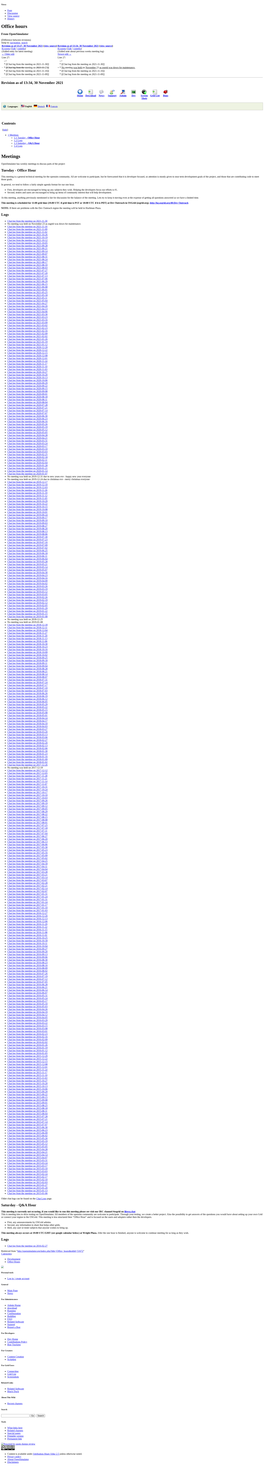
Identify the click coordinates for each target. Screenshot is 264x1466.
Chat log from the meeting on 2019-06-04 (27, 559)
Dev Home (12, 1339)
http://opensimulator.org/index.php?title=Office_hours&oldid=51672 (50, 1251)
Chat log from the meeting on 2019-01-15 (27, 614)
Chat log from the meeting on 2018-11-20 (27, 635)
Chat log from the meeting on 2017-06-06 (27, 844)
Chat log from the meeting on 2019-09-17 (27, 517)
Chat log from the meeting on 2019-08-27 (27, 526)
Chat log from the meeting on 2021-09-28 (27, 245)
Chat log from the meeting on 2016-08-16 (27, 965)
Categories (6, 1254)
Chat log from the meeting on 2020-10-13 (27, 377)
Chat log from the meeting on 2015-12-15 (27, 1061)
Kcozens (6, 48)
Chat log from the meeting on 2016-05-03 (27, 1006)
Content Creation (15, 1356)
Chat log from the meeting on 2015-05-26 (27, 1138)
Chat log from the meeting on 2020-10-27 (27, 372)
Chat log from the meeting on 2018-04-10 (27, 723)
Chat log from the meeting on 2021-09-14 (27, 251)
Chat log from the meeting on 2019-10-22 (27, 504)
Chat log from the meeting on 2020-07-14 (27, 410)
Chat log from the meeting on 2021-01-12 (27, 344)
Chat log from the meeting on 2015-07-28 (27, 1116)
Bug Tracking (14, 1344)
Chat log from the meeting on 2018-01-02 (27, 762)
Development (13, 1259)
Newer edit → (64, 54)
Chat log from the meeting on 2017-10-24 (27, 789)
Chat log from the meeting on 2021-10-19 (27, 237)
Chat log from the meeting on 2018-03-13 (27, 734)
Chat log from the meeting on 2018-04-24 (27, 718)
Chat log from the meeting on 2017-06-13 (27, 842)
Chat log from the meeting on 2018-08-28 (27, 668)
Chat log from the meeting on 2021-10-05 (27, 243)
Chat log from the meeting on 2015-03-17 (27, 1166)
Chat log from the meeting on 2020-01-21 (27, 468)
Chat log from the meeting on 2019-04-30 (27, 572)
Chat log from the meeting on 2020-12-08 (27, 355)
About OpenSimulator (18, 1459)
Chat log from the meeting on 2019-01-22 (27, 611)
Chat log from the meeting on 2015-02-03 (27, 1182)
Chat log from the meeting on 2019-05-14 (27, 567)
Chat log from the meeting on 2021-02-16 (27, 331)
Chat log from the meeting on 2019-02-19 (27, 600)
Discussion (12, 13)
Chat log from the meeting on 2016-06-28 (27, 984)
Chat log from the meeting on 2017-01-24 (27, 896)
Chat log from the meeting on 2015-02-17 (27, 1177)
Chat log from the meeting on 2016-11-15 (27, 929)
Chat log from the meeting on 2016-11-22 (27, 927)
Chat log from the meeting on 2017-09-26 (27, 800)
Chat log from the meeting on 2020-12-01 (27, 358)
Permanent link (14, 1438)
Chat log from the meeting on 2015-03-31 (27, 1160)
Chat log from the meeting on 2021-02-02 (27, 336)
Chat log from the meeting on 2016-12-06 (27, 921)
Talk (13, 48)
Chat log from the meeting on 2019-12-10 (27, 484)
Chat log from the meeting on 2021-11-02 (27, 232)
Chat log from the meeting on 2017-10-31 (27, 787)
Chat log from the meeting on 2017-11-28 (27, 776)
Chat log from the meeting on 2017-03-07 (27, 880)
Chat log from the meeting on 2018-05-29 (27, 704)
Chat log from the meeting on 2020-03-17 (27, 446)
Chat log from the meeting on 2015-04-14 (27, 1155)
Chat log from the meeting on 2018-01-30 (27, 751)
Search (4, 1409)
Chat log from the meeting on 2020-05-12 (27, 429)
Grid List (155, 95)
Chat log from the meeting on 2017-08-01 (27, 822)
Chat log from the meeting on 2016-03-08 (27, 1028)
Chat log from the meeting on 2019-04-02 (27, 583)
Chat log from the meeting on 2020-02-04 (27, 462)
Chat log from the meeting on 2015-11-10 (27, 1075)
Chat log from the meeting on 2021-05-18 (27, 295)
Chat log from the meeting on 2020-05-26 (27, 424)
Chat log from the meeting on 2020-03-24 (27, 443)
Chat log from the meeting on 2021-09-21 (27, 248)
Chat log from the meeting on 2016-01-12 (27, 1050)
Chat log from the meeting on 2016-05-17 (27, 1001)
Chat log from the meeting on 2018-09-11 (27, 663)
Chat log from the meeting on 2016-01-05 (27, 1053)
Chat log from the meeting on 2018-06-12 (27, 699)
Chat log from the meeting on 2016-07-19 (27, 976)
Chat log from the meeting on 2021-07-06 (27, 278)
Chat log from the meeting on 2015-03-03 (27, 1171)
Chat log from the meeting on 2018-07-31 (27, 679)
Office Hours (13, 1261)
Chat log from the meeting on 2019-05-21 (27, 564)
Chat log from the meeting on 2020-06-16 (27, 421)
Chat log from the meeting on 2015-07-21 (27, 1119)
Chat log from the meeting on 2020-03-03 (27, 451)
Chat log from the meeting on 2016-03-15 (27, 1026)
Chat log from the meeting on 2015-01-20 (27, 1188)
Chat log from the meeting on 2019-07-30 (27, 537)
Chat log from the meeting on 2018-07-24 (27, 682)
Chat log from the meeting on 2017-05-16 (27, 852)
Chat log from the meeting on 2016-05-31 (27, 995)
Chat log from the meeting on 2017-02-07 (27, 891)
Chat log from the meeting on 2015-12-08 (27, 1064)
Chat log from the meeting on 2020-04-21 (27, 438)
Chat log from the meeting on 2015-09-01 (27, 1102)
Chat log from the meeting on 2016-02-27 (27, 1246)
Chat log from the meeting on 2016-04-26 (27, 1009)
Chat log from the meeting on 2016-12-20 (27, 916)
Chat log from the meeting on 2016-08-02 (27, 971)
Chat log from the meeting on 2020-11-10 (27, 366)
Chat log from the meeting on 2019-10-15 (27, 506)
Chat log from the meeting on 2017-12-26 (27, 765)
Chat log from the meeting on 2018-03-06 (27, 737)
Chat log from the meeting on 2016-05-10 (27, 1004)
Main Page (12, 1290)
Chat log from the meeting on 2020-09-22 (27, 386)
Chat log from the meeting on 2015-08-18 (27, 1108)
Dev (134, 95)
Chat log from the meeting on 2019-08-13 (27, 531)
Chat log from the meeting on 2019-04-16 (27, 578)
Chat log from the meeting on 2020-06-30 (27, 416)
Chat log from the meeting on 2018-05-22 (27, 707)
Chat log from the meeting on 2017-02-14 (27, 888)
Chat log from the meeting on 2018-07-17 (27, 685)
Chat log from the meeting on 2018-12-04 (27, 630)
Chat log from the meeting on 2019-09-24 (27, 515)
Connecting (12, 1371)
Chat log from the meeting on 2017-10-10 (27, 795)
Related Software (15, 1321)
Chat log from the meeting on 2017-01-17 (27, 905)
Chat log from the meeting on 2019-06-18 (27, 553)
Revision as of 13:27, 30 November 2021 (22, 46)
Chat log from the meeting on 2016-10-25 (27, 938)
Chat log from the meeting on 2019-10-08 (27, 509)
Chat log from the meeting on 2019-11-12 (27, 495)
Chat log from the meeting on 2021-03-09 (27, 322)
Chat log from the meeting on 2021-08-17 (27, 262)
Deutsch (41, 106)
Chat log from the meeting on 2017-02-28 (27, 883)
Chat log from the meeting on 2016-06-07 (27, 993)
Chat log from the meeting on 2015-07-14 (27, 1122)
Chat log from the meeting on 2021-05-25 (27, 292)
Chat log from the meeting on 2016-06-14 (27, 990)
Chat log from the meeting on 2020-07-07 (27, 413)
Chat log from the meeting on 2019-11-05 (27, 498)
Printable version (15, 1436)
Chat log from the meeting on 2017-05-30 (27, 847)
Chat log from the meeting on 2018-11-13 (27, 638)
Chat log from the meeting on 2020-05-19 (27, 427)
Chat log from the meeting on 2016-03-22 (27, 1023)
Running (11, 1310)
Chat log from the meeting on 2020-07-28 (27, 405)
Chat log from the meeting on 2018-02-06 (27, 748)
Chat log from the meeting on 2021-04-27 (27, 303)
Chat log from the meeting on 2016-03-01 (27, 1031)
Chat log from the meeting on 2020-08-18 (27, 397)
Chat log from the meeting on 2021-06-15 (27, 284)
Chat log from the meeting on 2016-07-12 (27, 979)
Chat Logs (41, 1198)
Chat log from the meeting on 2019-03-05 (27, 594)
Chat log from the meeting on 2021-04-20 (27, 306)
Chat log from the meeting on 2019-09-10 (27, 520)
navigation (15, 42)
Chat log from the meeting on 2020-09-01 (27, 394)
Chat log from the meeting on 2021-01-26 (27, 339)
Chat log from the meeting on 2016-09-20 (27, 951)
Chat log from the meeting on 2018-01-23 (27, 754)
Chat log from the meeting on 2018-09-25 (27, 657)
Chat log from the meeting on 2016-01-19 (27, 1048)
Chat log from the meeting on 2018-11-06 (27, 641)
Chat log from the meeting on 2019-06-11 (27, 556)
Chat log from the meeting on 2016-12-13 (27, 918)
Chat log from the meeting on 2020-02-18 (27, 457)
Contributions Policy (17, 1342)
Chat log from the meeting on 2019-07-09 (27, 545)
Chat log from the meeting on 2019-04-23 (27, 575)
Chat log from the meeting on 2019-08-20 (27, 528)
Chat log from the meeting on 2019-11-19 (27, 493)
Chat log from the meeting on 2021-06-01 (27, 289)
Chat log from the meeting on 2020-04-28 (27, 435)
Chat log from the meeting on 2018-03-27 (27, 729)
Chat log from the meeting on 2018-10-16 (27, 649)
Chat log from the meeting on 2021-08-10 (27, 265)
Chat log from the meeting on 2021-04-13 (27, 309)
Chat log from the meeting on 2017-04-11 (27, 866)
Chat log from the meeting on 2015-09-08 (27, 1100)
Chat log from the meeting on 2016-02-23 (27, 1034)
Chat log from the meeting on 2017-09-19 (27, 803)
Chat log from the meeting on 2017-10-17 (27, 792)
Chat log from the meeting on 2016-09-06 (27, 957)
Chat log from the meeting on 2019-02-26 (27, 597)
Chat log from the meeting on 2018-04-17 (27, 721)
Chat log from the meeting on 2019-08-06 (27, 534)
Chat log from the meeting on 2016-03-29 (27, 1020)
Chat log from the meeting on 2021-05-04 (27, 300)
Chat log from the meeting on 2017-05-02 (27, 858)
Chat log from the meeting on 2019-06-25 (27, 550)
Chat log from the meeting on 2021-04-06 (27, 311)
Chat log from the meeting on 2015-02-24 (27, 1174)
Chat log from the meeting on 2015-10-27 (27, 1080)
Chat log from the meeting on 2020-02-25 (27, 454)
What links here (14, 1427)
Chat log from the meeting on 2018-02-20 (27, 743)
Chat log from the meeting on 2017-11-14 (27, 781)
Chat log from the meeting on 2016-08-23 (27, 962)
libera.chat (129, 1211)
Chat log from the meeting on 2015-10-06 (27, 1089)
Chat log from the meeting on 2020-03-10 (27, 449)
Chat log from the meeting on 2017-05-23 (27, 850)
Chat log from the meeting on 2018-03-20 (27, 732)
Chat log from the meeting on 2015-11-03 (27, 1078)
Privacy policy (14, 1456)
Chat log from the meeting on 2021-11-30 (27, 221)
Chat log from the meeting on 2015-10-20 (27, 1083)
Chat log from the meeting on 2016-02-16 (27, 1037)
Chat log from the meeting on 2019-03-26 (27, 586)
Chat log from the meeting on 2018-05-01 (27, 715)
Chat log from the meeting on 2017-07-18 (27, 828)
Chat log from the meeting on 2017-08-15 (27, 817)
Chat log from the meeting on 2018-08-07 (27, 677)
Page (9, 10)
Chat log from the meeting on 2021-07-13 (27, 276)
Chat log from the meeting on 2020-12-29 (27, 347)
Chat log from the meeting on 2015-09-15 (27, 1097)
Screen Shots (144, 97)
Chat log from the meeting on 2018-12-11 (27, 627)
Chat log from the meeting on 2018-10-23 (27, 646)
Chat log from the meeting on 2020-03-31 (27, 440)
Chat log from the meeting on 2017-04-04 (27, 869)
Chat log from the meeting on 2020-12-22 (27, 350)
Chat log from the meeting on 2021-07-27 (27, 270)
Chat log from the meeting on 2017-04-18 (27, 863)
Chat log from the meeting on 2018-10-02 (27, 655)
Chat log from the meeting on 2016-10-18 (27, 940)
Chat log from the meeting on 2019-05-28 (27, 561)
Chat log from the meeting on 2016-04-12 (27, 1015)
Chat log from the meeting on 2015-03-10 (27, 1168)
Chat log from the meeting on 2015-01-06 (27, 1193)
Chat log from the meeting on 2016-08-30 (27, 960)
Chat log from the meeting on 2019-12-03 (27, 487)
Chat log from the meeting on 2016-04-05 (27, 1017)
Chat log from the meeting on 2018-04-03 (27, 726)
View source (13, 16)
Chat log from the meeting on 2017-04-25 (27, 861)
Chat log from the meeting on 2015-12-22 (27, 1058)
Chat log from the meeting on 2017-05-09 (27, 855)
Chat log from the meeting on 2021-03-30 (27, 314)
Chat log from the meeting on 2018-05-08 (27, 712)
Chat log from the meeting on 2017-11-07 (27, 784)
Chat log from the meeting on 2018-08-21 (27, 671)
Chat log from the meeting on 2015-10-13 (27, 1086)
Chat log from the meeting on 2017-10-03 (27, 798)
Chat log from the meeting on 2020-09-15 (27, 388)
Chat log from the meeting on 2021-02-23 (27, 328)
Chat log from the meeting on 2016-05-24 (27, 998)
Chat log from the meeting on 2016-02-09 (27, 1039)
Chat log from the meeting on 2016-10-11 (27, 943)
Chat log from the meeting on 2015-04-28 (27, 1149)
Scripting (11, 1359)
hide (5, 129)
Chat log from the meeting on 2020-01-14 (27, 471)
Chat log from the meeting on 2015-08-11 (27, 1111)
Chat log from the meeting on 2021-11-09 (27, 229)
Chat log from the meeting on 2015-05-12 (27, 1144)
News (101, 95)
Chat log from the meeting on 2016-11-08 (27, 932)
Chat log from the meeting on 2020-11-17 (27, 364)
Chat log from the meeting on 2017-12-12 (27, 770)
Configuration (14, 1313)
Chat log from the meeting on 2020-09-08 (27, 391)
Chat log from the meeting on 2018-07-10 (27, 688)
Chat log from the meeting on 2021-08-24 (27, 259)
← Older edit (8, 54)
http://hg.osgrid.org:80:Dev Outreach (169, 203)
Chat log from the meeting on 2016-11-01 (27, 935)
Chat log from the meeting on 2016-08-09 (27, 968)
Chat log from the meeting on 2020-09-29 (27, 383)
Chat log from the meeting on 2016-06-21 (27, 987)
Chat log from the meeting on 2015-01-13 (27, 1190)
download (12, 1308)
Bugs (165, 95)
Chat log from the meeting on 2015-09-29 (27, 1091)
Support (112, 95)
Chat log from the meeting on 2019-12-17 (27, 482)
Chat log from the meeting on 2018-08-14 (27, 674)
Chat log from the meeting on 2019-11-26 (27, 490)
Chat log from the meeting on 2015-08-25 (27, 1105)
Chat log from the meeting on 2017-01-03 (27, 910)
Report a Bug (13, 1327)
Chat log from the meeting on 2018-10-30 (27, 644)
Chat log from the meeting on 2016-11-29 (27, 924)
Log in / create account (18, 1278)
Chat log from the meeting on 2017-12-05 (27, 773)
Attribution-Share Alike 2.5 (46, 1454)
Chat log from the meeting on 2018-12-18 (27, 625)
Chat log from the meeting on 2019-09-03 (27, 523)
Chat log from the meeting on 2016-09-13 (27, 954)
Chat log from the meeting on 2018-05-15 (27, 710)
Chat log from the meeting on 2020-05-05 (27, 432)
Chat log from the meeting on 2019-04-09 (27, 581)
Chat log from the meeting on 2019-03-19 (27, 589)
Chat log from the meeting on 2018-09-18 (27, 660)
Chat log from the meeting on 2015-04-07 (27, 1157)
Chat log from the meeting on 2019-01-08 (27, 616)
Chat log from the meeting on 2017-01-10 (27, 907)
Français (54, 106)
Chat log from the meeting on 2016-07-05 (27, 982)
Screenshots (13, 1377)
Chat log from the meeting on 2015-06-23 (27, 1130)
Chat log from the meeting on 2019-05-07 (27, 570)
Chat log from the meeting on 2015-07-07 (27, 1124)
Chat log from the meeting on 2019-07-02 (27, 548)
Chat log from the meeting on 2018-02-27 (27, 740)
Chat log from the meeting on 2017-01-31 (27, 894)
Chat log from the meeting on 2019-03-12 (27, 592)
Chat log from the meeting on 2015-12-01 (27, 1067)
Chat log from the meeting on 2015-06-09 (27, 1133)
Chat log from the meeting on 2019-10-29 (27, 501)
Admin (123, 95)
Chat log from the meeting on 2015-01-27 (27, 1185)
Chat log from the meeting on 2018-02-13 (27, 745)
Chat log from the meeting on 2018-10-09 (27, 652)
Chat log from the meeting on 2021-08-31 (27, 256)
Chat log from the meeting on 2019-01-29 (27, 608)
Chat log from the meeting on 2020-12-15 (27, 353)
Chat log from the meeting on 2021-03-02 (27, 325)
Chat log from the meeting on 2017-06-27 (27, 836)
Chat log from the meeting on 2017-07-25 (27, 825)
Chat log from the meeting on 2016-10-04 (27, 946)
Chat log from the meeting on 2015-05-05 (27, 1146)
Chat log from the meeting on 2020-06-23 (27, 419)
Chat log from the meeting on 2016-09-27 (27, 949)
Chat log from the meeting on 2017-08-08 (27, 820)
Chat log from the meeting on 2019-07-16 (27, 542)
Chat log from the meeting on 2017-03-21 (27, 874)
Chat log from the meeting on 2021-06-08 (27, 287)
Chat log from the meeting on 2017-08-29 (27, 811)
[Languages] (4, 107)
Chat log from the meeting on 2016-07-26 (27, 973)
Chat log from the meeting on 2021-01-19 (27, 342)
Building (11, 1316)
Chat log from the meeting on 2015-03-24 (27, 1163)
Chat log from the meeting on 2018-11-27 (27, 633)
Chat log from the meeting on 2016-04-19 (27, 1012)
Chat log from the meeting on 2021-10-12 (27, 240)
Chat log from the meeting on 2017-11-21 (27, 778)
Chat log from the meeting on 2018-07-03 (27, 690)
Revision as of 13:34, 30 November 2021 (78, 46)
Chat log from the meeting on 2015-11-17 (27, 1072)
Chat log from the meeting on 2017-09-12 (27, 806)
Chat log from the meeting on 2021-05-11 (27, 298)
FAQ (9, 1319)
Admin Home (14, 1305)
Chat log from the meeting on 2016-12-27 (27, 913)
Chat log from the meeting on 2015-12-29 (27, 1056)
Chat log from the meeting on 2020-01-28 (27, 465)
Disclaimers (13, 1462)
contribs (21, 48)
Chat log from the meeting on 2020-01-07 (27, 473)
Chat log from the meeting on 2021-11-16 (27, 226)
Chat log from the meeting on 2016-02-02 (27, 1042)
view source (50, 46)
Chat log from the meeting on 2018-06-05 (27, 701)
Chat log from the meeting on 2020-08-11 (27, 399)
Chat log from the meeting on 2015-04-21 (27, 1152)
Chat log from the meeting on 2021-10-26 (27, 234)
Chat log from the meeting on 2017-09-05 (27, 809)
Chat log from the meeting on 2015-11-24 (27, 1069)
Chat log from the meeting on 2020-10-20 (27, 375)
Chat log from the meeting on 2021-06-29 (27, 281)
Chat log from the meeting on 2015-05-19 (27, 1141)
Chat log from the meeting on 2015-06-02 (27, 1135)
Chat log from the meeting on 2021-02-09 (27, 333)
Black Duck (13, 1391)
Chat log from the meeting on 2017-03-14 (27, 877)
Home (80, 95)
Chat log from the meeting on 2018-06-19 (27, 696)
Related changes (15, 1430)
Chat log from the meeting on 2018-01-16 (27, 756)
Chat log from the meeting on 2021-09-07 (27, 254)
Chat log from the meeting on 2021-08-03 (27, 267)
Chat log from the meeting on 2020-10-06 (27, 380)
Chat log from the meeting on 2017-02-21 (27, 885)
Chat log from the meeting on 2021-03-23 (27, 317)
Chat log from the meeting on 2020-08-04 (27, 402)
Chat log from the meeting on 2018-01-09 (27, 759)
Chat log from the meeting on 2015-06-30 (27, 1127)
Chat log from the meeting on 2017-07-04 (27, 833)
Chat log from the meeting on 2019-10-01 (27, 512)
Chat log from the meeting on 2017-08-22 (27, 814)
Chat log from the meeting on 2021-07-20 (27, 273)
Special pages (13, 1433)
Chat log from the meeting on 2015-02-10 (27, 1179)
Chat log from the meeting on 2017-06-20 (27, 839)
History (11, 18)
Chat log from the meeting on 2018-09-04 (27, 666)
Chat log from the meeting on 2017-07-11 (27, 831)
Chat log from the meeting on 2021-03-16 (27, 320)
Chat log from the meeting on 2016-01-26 (27, 1045)
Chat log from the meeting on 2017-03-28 (27, 872)
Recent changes (14, 1403)
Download (90, 95)
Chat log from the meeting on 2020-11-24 (27, 361)
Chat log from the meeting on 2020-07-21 (27, 408)
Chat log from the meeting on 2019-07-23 (27, 539)
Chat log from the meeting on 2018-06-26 (27, 693)
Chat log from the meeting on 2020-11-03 (27, 369)
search (24, 42)
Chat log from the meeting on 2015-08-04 (27, 1113)
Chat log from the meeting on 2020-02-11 (27, 460)
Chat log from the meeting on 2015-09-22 (27, 1094)
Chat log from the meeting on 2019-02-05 (27, 605)
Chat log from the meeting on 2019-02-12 (27, 603)
